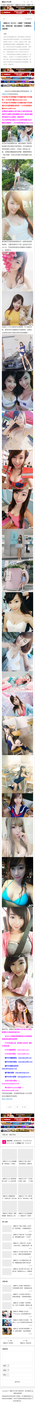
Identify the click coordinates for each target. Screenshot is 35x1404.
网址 (4, 1375)
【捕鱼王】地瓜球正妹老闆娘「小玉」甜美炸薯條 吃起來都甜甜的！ (22, 1331)
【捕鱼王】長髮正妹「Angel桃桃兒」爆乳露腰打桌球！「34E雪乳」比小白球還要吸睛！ (21, 1237)
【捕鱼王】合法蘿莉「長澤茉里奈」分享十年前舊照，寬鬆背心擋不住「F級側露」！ (22, 1305)
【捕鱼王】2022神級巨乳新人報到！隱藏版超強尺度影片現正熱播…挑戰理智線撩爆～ (21, 1263)
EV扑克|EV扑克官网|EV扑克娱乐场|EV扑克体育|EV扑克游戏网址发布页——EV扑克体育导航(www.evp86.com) (17, 105)
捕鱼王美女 (10, 5)
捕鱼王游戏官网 (7, 1099)
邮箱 (6, 1370)
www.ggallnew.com (24, 1077)
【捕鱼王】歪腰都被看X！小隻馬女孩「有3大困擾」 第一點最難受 (9, 1198)
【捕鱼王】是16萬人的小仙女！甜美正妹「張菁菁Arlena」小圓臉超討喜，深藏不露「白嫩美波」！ (22, 1271)
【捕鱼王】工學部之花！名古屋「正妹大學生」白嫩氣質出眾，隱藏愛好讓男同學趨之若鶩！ (22, 1245)
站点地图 (27, 1391)
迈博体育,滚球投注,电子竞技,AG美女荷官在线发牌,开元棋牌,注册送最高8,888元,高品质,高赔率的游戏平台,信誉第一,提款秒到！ (17, 114)
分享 (24, 1107)
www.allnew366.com (25, 1062)
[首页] (32, 1390)
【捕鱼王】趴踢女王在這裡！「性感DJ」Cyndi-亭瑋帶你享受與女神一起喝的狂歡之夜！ (22, 1322)
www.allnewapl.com (22, 1073)
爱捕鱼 (19, 1143)
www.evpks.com (23, 1050)
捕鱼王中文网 (6, 2)
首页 (4, 5)
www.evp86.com (23, 1054)
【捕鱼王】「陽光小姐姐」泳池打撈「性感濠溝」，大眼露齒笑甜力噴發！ (21, 1228)
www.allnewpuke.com (9, 1069)
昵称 (6, 1366)
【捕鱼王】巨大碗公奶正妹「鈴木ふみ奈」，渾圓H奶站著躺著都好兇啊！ (22, 1254)
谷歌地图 (19, 1393)
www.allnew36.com (25, 1058)
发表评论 (29, 19)
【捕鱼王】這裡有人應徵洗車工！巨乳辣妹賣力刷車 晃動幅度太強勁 (22, 1288)
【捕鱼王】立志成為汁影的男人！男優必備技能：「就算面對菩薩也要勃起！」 (22, 1297)
